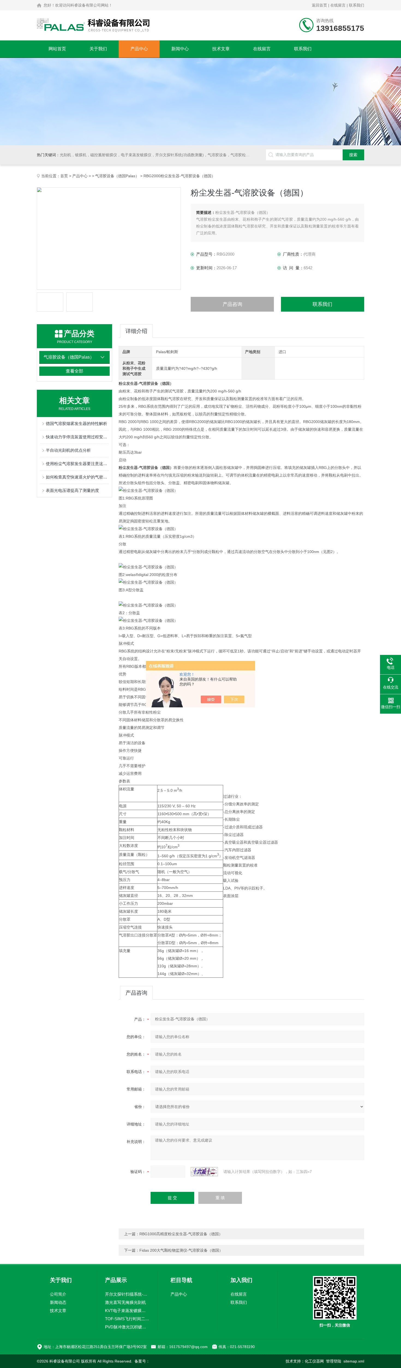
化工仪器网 (314, 1361)
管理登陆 (333, 1361)
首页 (64, 176)
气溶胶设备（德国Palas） (117, 176)
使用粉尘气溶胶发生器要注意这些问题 (77, 463)
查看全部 (74, 371)
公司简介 (58, 1294)
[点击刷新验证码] (204, 1171)
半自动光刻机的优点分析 (68, 450)
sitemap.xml (353, 1361)
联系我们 (356, 5)
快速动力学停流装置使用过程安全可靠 (77, 437)
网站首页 (57, 48)
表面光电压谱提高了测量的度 (72, 490)
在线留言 (338, 5)
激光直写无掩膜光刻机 (125, 1302)
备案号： (142, 1361)
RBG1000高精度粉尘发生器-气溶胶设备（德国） (181, 1234)
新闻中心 (180, 48)
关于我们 (98, 48)
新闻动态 (58, 1302)
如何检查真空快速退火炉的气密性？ (77, 477)
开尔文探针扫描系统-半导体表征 (127, 1294)
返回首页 (319, 5)
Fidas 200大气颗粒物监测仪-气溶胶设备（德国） (181, 1250)
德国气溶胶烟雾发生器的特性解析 (76, 423)
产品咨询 (232, 304)
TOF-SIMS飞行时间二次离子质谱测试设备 (127, 1318)
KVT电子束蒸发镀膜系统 (127, 1310)
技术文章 (221, 48)
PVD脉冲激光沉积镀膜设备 (127, 1327)
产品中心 (139, 48)
